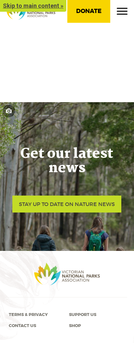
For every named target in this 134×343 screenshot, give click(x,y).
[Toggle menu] (122, 13)
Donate (88, 11)
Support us (82, 314)
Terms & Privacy (28, 314)
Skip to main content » (33, 5)
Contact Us (22, 325)
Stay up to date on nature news (67, 204)
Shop (75, 325)
